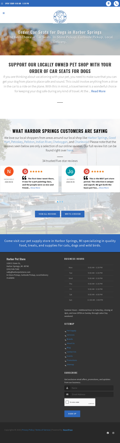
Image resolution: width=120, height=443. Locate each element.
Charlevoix (81, 142)
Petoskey (17, 142)
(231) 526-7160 (13, 269)
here (70, 150)
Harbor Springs (97, 138)
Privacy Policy (28, 430)
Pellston (29, 142)
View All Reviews (47, 214)
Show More (35, 187)
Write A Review (73, 214)
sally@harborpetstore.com (18, 272)
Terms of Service (42, 430)
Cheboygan (60, 142)
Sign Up (72, 413)
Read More (98, 91)
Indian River (44, 142)
